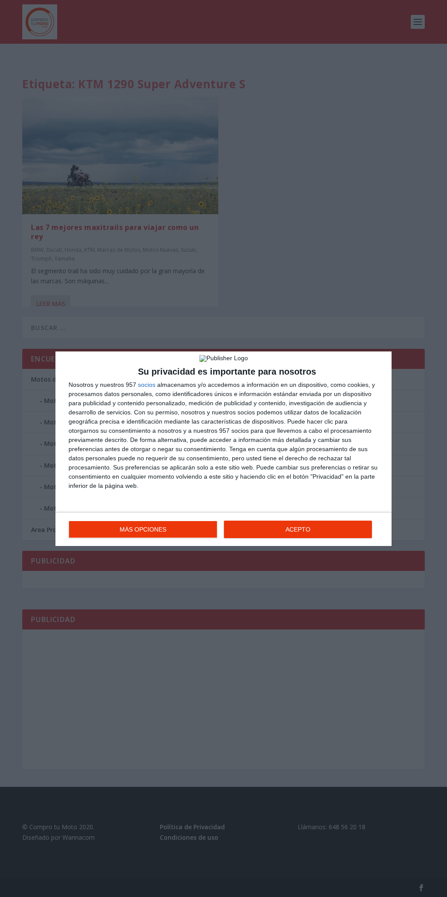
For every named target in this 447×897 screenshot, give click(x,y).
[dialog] (223, 448)
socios (146, 385)
